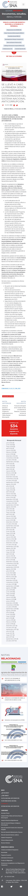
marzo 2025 (10, 471)
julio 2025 (9, 463)
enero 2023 (9, 520)
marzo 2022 (10, 537)
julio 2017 (9, 631)
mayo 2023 (9, 512)
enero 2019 (9, 601)
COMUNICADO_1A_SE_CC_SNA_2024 (11, 388)
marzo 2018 (9, 620)
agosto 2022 (10, 527)
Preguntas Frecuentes (6, 855)
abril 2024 (9, 492)
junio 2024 (9, 488)
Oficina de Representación (7, 840)
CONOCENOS (4, 810)
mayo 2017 (9, 635)
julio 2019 (9, 590)
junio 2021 (9, 550)
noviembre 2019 (11, 582)
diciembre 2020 (11, 561)
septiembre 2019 (11, 586)
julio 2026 (9, 443)
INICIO (2, 790)
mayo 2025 (9, 467)
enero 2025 (9, 475)
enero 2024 (9, 497)
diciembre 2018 (11, 603)
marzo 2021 (9, 556)
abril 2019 (9, 595)
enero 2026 (9, 454)
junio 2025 (9, 465)
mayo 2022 (9, 533)
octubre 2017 (10, 627)
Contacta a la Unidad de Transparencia (9, 850)
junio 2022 (9, 531)
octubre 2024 (10, 480)
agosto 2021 (10, 548)
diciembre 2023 (11, 499)
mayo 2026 (9, 446)
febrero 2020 (10, 576)
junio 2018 (9, 614)
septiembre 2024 (11, 482)
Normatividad (4, 852)
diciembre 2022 (11, 522)
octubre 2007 (10, 641)
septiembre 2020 (11, 567)
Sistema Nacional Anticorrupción (10, 806)
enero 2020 (10, 578)
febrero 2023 (10, 518)
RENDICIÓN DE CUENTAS (7, 847)
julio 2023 (9, 509)
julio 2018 (9, 612)
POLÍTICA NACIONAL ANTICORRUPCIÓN (10, 798)
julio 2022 (9, 529)
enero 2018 (9, 624)
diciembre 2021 (11, 542)
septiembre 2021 (11, 546)
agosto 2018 (10, 610)
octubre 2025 (10, 460)
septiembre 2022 (11, 526)
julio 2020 (9, 571)
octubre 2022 (10, 524)
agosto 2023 (10, 507)
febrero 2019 (10, 599)
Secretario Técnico (5, 813)
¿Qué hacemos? (5, 793)
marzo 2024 (10, 493)
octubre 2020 (10, 565)
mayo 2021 (9, 552)
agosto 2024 (10, 484)
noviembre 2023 (11, 501)
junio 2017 (9, 633)
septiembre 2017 (11, 629)
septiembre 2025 (11, 461)
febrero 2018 (10, 622)
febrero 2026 (10, 452)
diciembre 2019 (11, 580)
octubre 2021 (10, 544)
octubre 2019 (10, 584)
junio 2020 (9, 573)
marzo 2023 (10, 516)
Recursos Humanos (5, 843)
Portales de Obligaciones (6, 860)
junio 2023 (9, 510)
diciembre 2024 (11, 477)
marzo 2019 (9, 597)
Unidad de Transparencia (6, 837)
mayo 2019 (9, 593)
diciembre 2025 (11, 456)
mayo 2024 (9, 490)
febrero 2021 (10, 558)
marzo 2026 (10, 450)
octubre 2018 (10, 607)
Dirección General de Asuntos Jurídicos (10, 835)
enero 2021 (9, 559)
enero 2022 (9, 541)
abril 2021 (9, 554)
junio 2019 (9, 592)
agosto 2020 (10, 569)
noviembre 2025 (11, 458)
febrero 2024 (10, 495)
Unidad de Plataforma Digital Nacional (9, 820)
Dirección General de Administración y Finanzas (11, 832)
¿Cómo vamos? (5, 795)
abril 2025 (9, 469)
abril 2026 (9, 448)
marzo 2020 (10, 575)
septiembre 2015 (11, 639)
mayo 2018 (9, 616)
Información (4, 803)
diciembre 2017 (11, 625)
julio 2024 (9, 486)
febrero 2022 (10, 539)
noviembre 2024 (11, 478)
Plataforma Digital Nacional (8, 801)
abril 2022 (9, 535)
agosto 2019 (10, 588)
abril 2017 (9, 637)
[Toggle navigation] (23, 4)
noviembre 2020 (11, 563)
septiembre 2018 (11, 608)
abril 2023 (9, 514)
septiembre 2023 (11, 505)
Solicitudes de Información (7, 858)
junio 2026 (9, 444)
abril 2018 (9, 618)
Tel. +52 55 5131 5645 (9, 876)
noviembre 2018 (11, 605)
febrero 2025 (10, 473)
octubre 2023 (10, 503)
